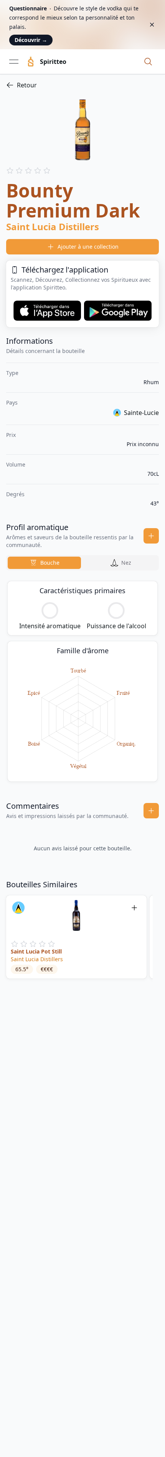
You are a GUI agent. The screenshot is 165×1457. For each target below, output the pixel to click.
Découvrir (31, 39)
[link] (82, 85)
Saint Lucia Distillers (37, 959)
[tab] (44, 563)
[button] (148, 61)
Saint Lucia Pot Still (36, 951)
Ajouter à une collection (88, 246)
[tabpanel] (82, 681)
